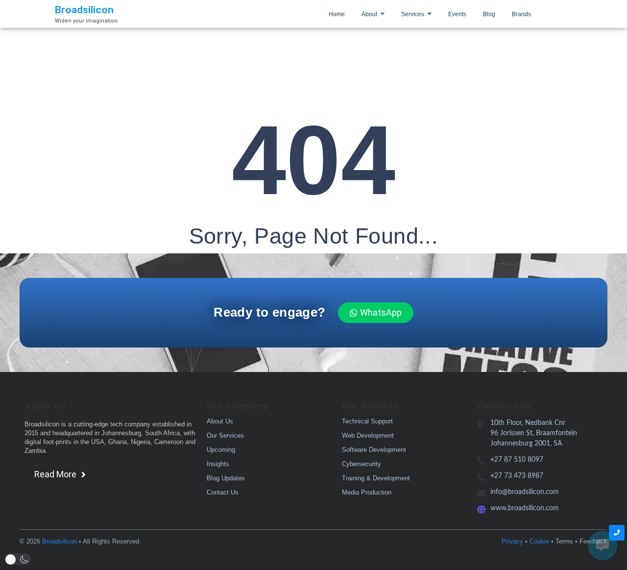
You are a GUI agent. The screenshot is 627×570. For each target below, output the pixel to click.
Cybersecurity (361, 464)
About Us (220, 421)
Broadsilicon (59, 541)
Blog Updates (226, 478)
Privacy (512, 541)
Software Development (374, 449)
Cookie (539, 541)
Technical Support (367, 421)
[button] (18, 559)
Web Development (368, 435)
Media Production (366, 492)
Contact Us (223, 492)
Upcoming (221, 449)
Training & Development (376, 478)
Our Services (225, 435)
